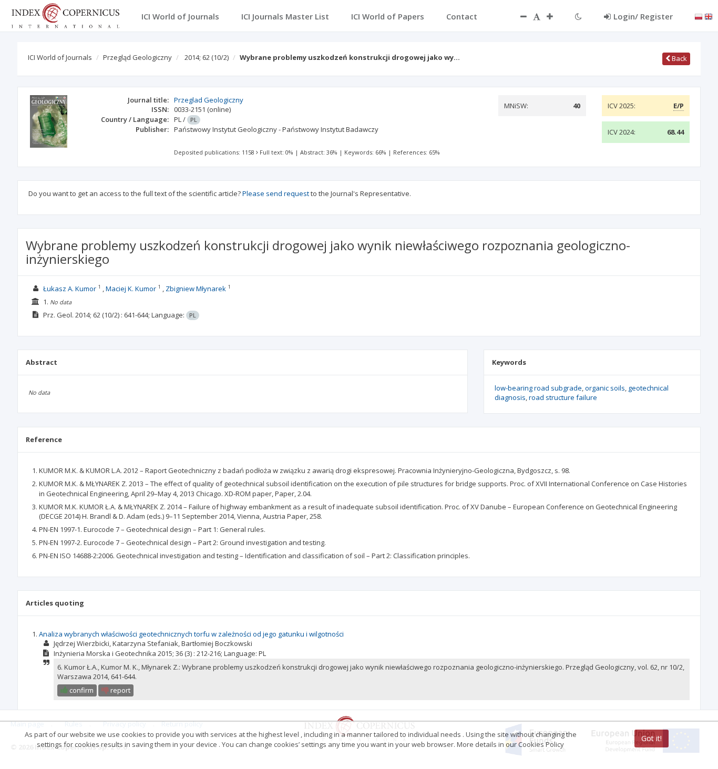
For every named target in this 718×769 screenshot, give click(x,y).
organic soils (605, 388)
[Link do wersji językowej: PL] (698, 15)
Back (678, 58)
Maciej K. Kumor (131, 288)
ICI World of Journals (60, 57)
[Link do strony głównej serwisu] (65, 14)
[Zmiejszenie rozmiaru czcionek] (518, 16)
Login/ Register (643, 16)
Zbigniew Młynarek (196, 288)
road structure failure (563, 397)
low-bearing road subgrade (538, 388)
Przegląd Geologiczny (137, 57)
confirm (81, 690)
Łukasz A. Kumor (69, 288)
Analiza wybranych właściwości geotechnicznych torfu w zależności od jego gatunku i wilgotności (191, 634)
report (119, 690)
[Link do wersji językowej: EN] (708, 15)
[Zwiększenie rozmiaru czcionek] (555, 16)
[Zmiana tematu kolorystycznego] (578, 16)
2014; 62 (206, 57)
